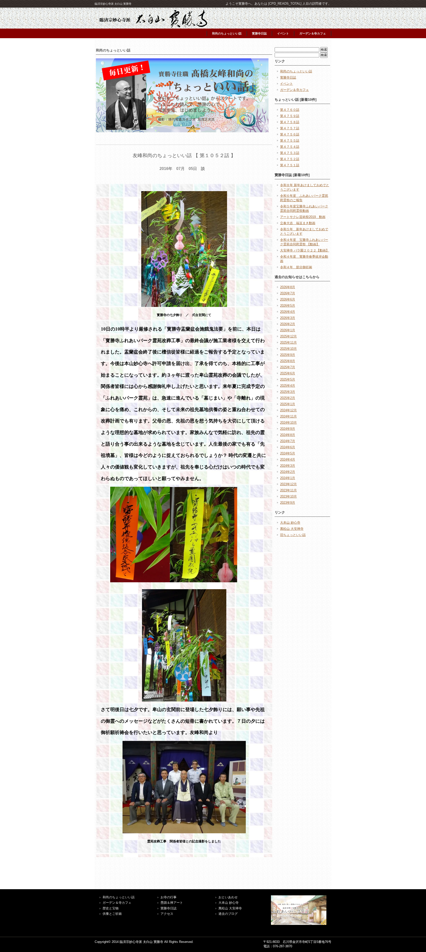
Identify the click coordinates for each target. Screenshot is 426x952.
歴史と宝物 (111, 908)
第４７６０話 (289, 110)
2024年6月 (287, 447)
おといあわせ (228, 897)
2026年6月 (287, 299)
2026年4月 (287, 312)
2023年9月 (287, 502)
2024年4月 (287, 459)
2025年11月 (288, 342)
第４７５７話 (289, 128)
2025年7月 (287, 367)
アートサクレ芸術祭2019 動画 (302, 217)
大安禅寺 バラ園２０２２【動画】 (304, 250)
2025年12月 (288, 336)
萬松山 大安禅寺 (291, 529)
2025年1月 (287, 404)
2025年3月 (287, 392)
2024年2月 (287, 472)
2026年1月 (287, 330)
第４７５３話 (289, 153)
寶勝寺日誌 (168, 908)
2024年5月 (287, 453)
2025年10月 (288, 349)
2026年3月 (287, 318)
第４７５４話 (289, 147)
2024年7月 (287, 441)
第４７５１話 (289, 165)
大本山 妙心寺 (290, 522)
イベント (283, 33)
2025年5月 (287, 379)
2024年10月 (288, 422)
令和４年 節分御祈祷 (296, 267)
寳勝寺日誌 (259, 33)
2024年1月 (287, 478)
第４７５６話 (289, 134)
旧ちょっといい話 (293, 535)
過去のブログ (228, 914)
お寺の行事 (168, 897)
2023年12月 (288, 484)
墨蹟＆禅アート (171, 902)
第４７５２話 (289, 159)
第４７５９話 (289, 116)
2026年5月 (287, 305)
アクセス (166, 914)
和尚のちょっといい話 (227, 33)
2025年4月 (287, 385)
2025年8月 (287, 361)
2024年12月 (288, 410)
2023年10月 (288, 496)
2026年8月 (287, 287)
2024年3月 (287, 466)
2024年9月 (287, 429)
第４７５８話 (289, 122)
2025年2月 (287, 398)
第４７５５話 (289, 140)
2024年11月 (288, 416)
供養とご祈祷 (112, 914)
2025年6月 (287, 373)
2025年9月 (287, 355)
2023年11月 (288, 490)
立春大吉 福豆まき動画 (297, 223)
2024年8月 (287, 435)
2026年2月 (287, 324)
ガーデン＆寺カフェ (312, 33)
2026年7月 (287, 293)
